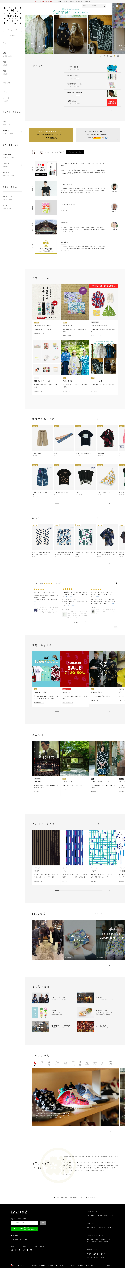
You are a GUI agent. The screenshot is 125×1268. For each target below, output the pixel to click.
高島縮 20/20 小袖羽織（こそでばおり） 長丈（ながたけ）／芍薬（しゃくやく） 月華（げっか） (107, 553)
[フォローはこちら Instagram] (12, 1250)
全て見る (97, 419)
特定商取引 (42, 1265)
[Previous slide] (70, 111)
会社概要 (34, 1265)
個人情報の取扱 (60, 1265)
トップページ (12, 30)
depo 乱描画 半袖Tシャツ (62, 492)
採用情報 (80, 1265)
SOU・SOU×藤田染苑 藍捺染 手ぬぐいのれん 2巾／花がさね (63, 553)
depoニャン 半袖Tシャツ (83, 453)
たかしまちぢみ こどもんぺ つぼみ (42, 493)
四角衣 (78, 492)
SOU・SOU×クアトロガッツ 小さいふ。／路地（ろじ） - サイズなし (48, 611)
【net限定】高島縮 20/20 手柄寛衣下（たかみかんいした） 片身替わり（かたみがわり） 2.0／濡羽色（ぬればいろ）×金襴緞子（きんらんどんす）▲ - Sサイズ (106, 613)
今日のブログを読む (75, 152)
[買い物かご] (121, 6)
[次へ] (110, 965)
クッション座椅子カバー (105, 492)
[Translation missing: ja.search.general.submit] (104, 6)
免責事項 (50, 1265)
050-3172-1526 (96, 1254)
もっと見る (75, 622)
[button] (114, 583)
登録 (43, 1223)
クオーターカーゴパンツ (40, 453)
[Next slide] (111, 111)
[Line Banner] (24, 1229)
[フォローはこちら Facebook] (19, 1250)
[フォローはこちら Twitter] (16, 1250)
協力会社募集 (89, 1265)
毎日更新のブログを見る (20, 1240)
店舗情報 (16, 1235)
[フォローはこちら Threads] (31, 1250)
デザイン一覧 (96, 824)
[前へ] (47, 965)
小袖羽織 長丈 (102, 453)
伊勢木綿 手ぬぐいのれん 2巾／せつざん (85, 553)
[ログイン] (109, 6)
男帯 (55, 453)
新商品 (12, 35)
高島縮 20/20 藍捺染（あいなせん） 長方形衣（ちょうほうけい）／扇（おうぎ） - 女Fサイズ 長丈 (77, 609)
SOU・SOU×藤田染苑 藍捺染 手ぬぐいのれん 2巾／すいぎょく (41, 553)
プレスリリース (71, 1265)
